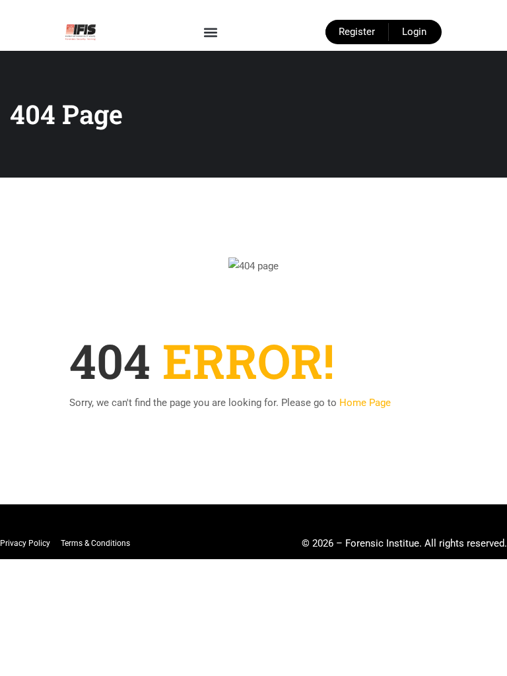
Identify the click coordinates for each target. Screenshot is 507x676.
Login (414, 32)
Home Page (365, 403)
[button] (211, 32)
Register (357, 32)
